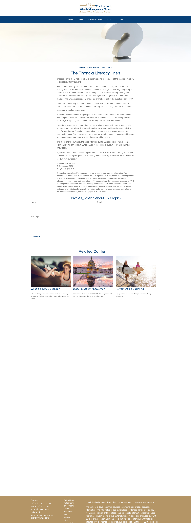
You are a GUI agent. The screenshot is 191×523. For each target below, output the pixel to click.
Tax (65, 514)
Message (35, 216)
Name (33, 202)
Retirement (69, 503)
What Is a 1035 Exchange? (45, 289)
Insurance (68, 511)
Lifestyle (67, 520)
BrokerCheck (148, 502)
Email (99, 202)
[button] (71, 19)
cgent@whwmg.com (40, 518)
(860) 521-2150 (44, 503)
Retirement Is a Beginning (130, 289)
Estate (66, 509)
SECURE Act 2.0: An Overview (89, 289)
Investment (69, 506)
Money (67, 517)
